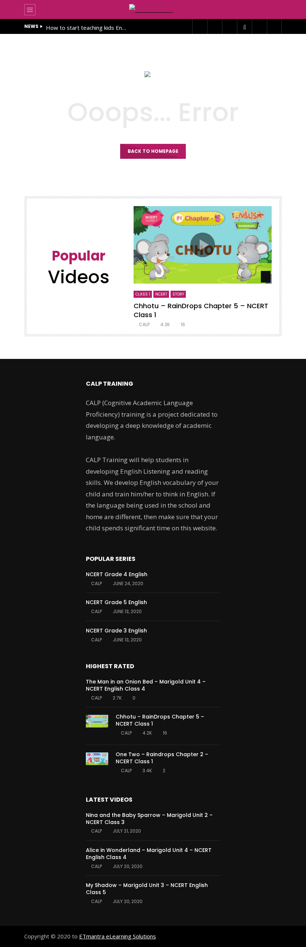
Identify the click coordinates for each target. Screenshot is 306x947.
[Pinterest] (214, 26)
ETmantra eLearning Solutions (117, 936)
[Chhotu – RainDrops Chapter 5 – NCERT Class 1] (97, 726)
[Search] (272, 9)
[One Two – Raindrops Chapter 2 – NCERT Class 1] (97, 763)
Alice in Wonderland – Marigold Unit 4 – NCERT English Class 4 (149, 853)
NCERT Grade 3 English (116, 630)
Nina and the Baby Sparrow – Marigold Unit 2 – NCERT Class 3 (149, 818)
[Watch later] (259, 26)
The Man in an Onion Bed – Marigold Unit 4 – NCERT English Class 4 (146, 685)
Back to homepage (153, 151)
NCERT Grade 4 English (116, 574)
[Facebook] (199, 26)
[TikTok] (244, 26)
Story (178, 294)
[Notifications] (274, 26)
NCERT (161, 294)
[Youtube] (229, 26)
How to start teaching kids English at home (87, 27)
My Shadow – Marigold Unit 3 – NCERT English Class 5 (147, 888)
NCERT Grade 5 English (116, 602)
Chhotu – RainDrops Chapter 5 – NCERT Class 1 (201, 310)
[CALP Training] (153, 9)
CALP (144, 324)
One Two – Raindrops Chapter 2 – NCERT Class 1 (162, 758)
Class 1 (142, 294)
